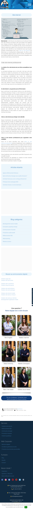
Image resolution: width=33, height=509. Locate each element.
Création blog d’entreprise (7, 285)
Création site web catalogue (8, 290)
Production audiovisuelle (9, 232)
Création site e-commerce (7, 283)
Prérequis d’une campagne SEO (10, 181)
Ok (25, 507)
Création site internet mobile (8, 293)
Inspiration (4, 471)
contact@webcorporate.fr (17, 496)
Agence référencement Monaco (10, 173)
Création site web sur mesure (8, 294)
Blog (3, 457)
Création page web (5, 278)
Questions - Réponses (7, 473)
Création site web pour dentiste (9, 298)
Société (3, 460)
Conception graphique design (10, 226)
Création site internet (7, 426)
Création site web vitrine (7, 280)
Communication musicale (9, 229)
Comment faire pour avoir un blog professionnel (14, 179)
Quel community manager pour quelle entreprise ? (15, 176)
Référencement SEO (8, 235)
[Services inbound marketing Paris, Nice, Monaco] (29, 4)
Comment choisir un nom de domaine (12, 184)
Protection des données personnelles (11, 449)
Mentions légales (6, 444)
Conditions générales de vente (9, 446)
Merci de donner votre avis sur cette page (32, 296)
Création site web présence (7, 288)
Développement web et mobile (10, 223)
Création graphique (6, 435)
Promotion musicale (7, 433)
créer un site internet (24, 50)
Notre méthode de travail (8, 476)
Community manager (7, 431)
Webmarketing (6, 238)
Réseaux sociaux (7, 241)
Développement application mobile (9, 299)
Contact (4, 462)
